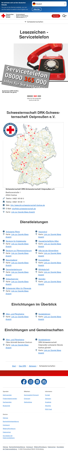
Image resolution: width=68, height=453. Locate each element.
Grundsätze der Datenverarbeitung (9, 437)
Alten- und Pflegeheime (15, 314)
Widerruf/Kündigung (9, 429)
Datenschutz (7, 432)
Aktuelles (48, 406)
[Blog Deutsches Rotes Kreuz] (44, 382)
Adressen (48, 399)
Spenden (56, 16)
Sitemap (5, 418)
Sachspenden (7, 402)
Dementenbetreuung (14, 269)
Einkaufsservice (12, 278)
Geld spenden (7, 395)
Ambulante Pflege (13, 231)
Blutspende (6, 406)
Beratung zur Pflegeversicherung (19, 250)
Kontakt (47, 395)
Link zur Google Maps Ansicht (23, 212)
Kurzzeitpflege (44, 260)
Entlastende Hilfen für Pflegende (18, 288)
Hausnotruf (42, 231)
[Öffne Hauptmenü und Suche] (64, 16)
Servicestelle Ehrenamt (31, 395)
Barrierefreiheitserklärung (11, 421)
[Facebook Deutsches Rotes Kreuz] (24, 382)
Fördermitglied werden (10, 399)
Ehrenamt (27, 399)
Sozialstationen (44, 314)
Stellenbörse (28, 402)
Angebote (48, 402)
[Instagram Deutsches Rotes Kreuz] (30, 382)
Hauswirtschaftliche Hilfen (48, 241)
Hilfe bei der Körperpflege (48, 250)
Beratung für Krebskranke (16, 241)
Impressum (6, 425)
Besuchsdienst (11, 260)
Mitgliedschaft (43, 269)
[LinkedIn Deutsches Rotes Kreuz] (37, 382)
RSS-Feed (48, 409)
